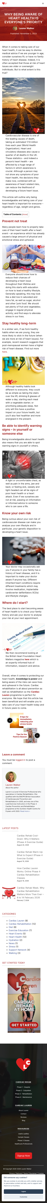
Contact (23, 1114)
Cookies (41, 1173)
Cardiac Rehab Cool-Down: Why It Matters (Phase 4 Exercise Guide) (30, 838)
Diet (11, 927)
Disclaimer (33, 1173)
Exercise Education (18, 930)
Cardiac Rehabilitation (20, 924)
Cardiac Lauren (16, 920)
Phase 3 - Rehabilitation (23, 1094)
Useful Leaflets (23, 1134)
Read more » (25, 811)
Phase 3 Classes (23, 1140)
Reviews (23, 1117)
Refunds (19, 1173)
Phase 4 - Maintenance (23, 1097)
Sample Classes (23, 1137)
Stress (12, 946)
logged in (20, 760)
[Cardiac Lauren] (4, 3)
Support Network (17, 950)
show (24, 214)
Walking (13, 953)
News (12, 943)
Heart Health (15, 937)
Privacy (12, 1173)
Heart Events (15, 933)
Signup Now (23, 1155)
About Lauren (23, 1110)
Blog (23, 1120)
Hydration (14, 940)
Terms (26, 1173)
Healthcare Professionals (23, 1144)
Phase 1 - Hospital (23, 1087)
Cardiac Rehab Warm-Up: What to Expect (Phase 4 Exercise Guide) (30, 855)
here (4, 351)
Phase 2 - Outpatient (23, 1090)
